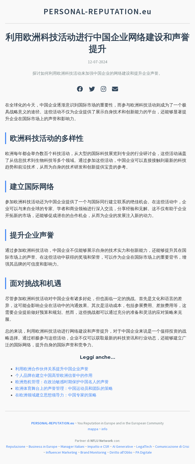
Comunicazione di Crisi (172, 446)
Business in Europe (43, 446)
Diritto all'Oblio (121, 452)
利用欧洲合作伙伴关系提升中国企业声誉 (51, 368)
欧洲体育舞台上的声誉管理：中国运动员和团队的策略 (64, 388)
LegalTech (144, 446)
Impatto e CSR (98, 446)
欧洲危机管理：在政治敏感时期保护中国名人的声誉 (62, 381)
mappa (93, 429)
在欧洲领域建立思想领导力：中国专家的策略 (55, 394)
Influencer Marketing (61, 452)
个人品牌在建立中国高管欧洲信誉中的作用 (53, 375)
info (104, 429)
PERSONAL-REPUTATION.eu (52, 423)
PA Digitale (144, 452)
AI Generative (122, 446)
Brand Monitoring (93, 452)
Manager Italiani (72, 446)
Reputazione (15, 446)
